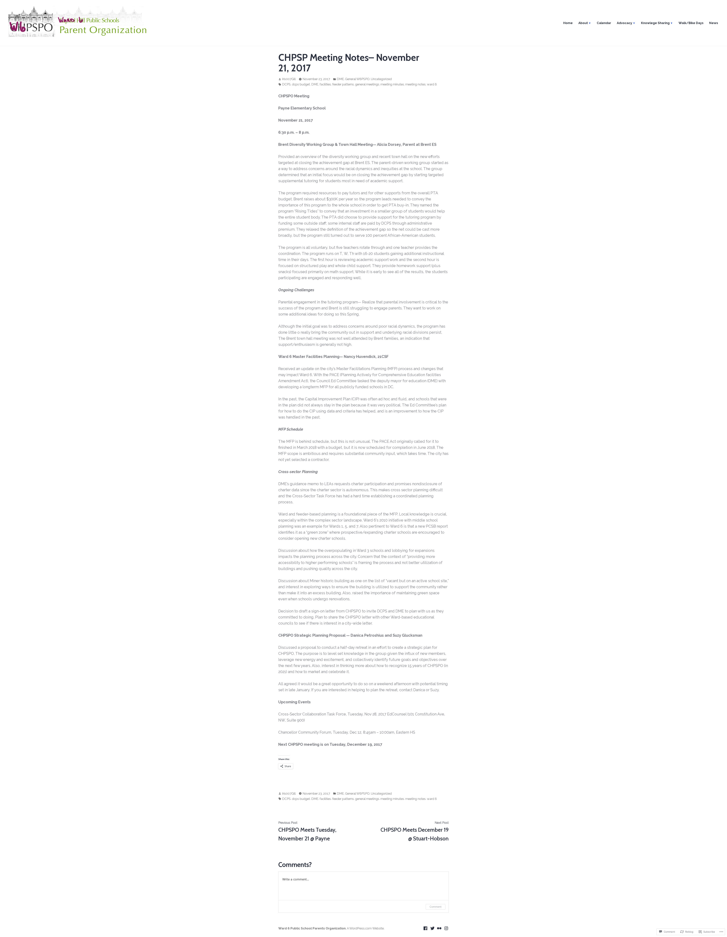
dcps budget (301, 84)
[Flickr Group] (439, 928)
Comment (436, 906)
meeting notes (415, 84)
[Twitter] (432, 928)
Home (568, 23)
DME (340, 79)
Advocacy (624, 23)
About (583, 23)
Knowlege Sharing (655, 23)
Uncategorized (381, 79)
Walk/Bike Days (691, 23)
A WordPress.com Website (365, 928)
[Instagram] (446, 928)
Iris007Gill (289, 79)
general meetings (367, 84)
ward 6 (432, 84)
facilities (325, 84)
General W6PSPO (357, 79)
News (713, 23)
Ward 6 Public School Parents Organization (312, 928)
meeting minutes (392, 84)
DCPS (286, 84)
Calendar (604, 23)
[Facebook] (426, 928)
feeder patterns (343, 84)
